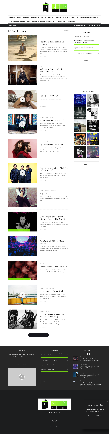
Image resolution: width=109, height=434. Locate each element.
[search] (66, 382)
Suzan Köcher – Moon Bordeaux (53, 266)
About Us (74, 17)
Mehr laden (38, 335)
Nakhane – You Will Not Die (81, 36)
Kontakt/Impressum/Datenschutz (89, 17)
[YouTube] (92, 25)
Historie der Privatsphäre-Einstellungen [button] (44, 21)
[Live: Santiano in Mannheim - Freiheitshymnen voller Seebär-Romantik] (80, 100)
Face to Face (83, 356)
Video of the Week (49, 93)
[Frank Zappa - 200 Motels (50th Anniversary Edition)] (80, 139)
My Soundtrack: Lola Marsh (51, 144)
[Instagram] (89, 25)
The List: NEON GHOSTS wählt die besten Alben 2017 (53, 315)
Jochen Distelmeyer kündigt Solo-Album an (52, 70)
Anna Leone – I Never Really (52, 291)
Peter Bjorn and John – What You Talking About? (54, 169)
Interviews (34, 17)
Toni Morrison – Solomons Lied (49, 360)
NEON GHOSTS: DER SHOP (63, 17)
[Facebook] (84, 25)
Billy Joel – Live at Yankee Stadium (83, 53)
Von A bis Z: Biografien (50, 190)
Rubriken (50, 17)
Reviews (25, 17)
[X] (87, 25)
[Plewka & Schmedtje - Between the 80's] (93, 113)
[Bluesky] (94, 25)
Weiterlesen (43, 56)
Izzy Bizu (43, 193)
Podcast (43, 17)
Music (41, 213)
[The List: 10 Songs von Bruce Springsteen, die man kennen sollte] (80, 126)
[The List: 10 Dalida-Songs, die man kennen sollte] (93, 100)
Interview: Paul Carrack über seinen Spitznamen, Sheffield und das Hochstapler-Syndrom (90, 375)
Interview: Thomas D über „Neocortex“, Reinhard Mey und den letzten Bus (90, 359)
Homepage (12, 17)
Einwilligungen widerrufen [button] (66, 21)
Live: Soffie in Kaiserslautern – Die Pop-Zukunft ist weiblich (89, 367)
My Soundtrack (49, 141)
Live (81, 364)
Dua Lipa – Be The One (49, 96)
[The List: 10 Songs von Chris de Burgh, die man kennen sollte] (80, 113)
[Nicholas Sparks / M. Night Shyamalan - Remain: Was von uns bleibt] (93, 139)
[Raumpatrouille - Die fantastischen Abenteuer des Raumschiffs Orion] (93, 126)
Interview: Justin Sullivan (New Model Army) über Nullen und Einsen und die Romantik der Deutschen (90, 384)
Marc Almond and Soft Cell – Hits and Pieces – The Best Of (52, 218)
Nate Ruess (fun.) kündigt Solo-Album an (53, 43)
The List (47, 311)
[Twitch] (59, 412)
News (18, 17)
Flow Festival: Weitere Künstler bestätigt (53, 242)
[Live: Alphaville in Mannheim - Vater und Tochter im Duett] (93, 152)
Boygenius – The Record (47, 365)
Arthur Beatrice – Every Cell (52, 120)
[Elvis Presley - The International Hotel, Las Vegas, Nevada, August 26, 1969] (80, 152)
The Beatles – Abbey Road (47, 369)
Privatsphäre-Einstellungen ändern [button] (19, 21)
